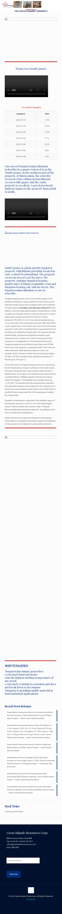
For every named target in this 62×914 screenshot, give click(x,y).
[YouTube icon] (31, 903)
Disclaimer (31, 899)
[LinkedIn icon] (34, 903)
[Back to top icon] (31, 890)
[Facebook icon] (25, 903)
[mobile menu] (58, 4)
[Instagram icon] (37, 903)
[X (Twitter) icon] (28, 903)
